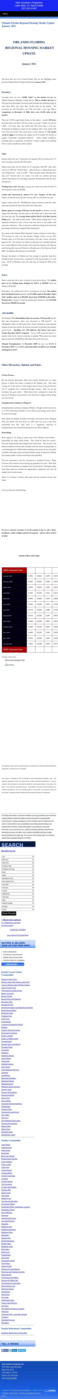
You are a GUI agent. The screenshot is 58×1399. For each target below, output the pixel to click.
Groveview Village (8, 1204)
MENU (5, 14)
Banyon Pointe (6, 996)
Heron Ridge (6, 1059)
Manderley (5, 1235)
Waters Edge (6, 1126)
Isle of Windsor (6, 1213)
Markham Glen (6, 1227)
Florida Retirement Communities (16, 1328)
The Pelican (5, 1264)
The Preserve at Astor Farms (11, 991)
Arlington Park (6, 1148)
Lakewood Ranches (8, 1218)
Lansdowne (5, 1075)
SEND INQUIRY (12, 964)
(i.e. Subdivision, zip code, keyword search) (11, 923)
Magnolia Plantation (8, 1078)
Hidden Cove (6, 1199)
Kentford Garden (7, 1064)
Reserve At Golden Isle (9, 1280)
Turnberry (4, 1317)
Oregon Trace (6, 1090)
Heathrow (4, 1053)
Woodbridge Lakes (8, 1135)
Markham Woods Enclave (10, 1087)
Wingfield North (7, 1132)
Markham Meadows (8, 1230)
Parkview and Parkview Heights (13, 1272)
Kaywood (4, 1215)
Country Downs (7, 1182)
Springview (5, 1295)
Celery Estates (6, 1162)
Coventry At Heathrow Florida (12, 1025)
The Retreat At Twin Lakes (10, 1121)
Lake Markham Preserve (10, 1070)
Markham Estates (7, 1081)
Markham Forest (7, 1084)
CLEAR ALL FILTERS (18, 930)
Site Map (5, 1393)
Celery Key (5, 1167)
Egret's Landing (7, 1036)
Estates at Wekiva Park (9, 1039)
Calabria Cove (6, 1016)
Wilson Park (5, 1129)
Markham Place (7, 1232)
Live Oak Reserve (7, 1221)
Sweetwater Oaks (7, 1300)
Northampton (6, 1255)
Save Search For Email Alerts (17, 935)
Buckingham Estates (8, 1010)
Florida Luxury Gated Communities (11, 973)
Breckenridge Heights (9, 1159)
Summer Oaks (6, 1109)
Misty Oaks (5, 1249)
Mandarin (4, 1224)
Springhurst (5, 1292)
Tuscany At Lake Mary (9, 1124)
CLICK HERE (12, 1378)
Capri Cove (5, 1019)
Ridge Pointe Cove (8, 1286)
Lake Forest (5, 1067)
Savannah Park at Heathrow (11, 1104)
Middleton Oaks (7, 1247)
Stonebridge (5, 1107)
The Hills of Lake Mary (9, 1201)
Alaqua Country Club (9, 979)
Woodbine (5, 1323)
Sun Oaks (4, 1297)
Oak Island (5, 1258)
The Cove (4, 1118)
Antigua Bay (5, 1150)
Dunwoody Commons (9, 1033)
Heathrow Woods (7, 1056)
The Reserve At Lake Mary (11, 1283)
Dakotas (4, 1027)
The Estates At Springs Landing (12, 1309)
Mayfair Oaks (6, 1244)
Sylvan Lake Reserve (9, 1303)
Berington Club (6, 1002)
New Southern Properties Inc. (22, 1390)
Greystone (5, 1050)
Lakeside (4, 1073)
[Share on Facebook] (5, 1351)
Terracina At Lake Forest (10, 1112)
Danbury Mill (6, 1190)
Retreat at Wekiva (7, 1095)
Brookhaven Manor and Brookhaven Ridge (17, 1008)
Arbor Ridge (5, 1145)
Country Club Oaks (8, 1176)
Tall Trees (4, 1306)
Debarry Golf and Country (10, 1030)
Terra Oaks (5, 1115)
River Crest (5, 1098)
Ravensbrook (6, 1275)
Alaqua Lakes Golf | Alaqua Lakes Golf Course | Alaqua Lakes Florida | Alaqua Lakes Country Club (15, 985)
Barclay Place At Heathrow (11, 999)
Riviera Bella (6, 1101)
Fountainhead (6, 1042)
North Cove (5, 1252)
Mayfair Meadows (7, 1241)
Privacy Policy (13, 1393)
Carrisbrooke (6, 1022)
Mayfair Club (6, 1238)
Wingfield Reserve (8, 1320)
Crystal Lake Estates (8, 1187)
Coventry (4, 1179)
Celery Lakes (6, 1165)
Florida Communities (11, 1140)
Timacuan (5, 1312)
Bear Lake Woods (7, 1156)
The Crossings (6, 1184)
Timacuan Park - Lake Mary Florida (14, 1314)
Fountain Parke (7, 1047)
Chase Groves (6, 1170)
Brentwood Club (7, 1005)
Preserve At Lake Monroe (10, 1269)
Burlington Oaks (7, 1013)
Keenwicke (5, 1061)
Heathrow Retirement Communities (14, 1333)
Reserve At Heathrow (9, 1092)
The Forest (5, 1196)
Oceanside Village (8, 1261)
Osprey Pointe (6, 1266)
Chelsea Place (6, 1173)
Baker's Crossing (7, 993)
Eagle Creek (6, 1193)
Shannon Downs (7, 1289)
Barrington (5, 1153)
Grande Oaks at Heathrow (10, 1044)
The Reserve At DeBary (9, 1278)
